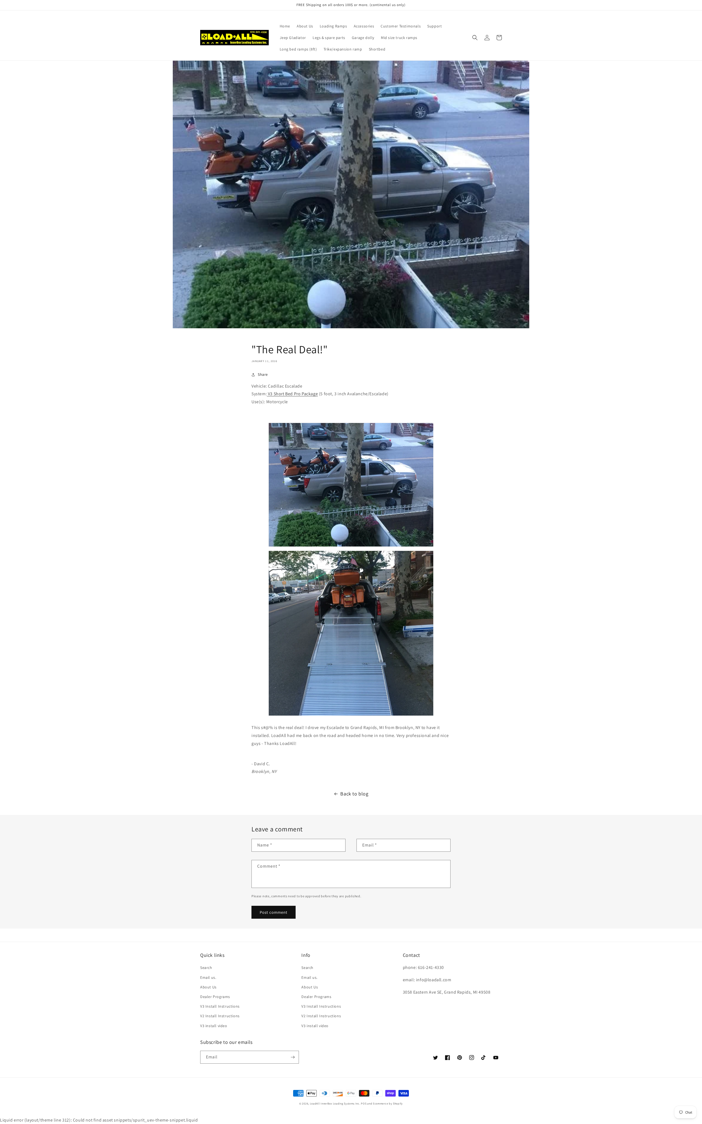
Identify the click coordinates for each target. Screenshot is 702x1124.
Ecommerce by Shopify (388, 1103)
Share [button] (263, 374)
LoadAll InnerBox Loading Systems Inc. (335, 1103)
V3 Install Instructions (220, 1006)
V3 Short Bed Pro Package (292, 394)
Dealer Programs (215, 996)
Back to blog (354, 794)
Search (206, 967)
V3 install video (213, 1025)
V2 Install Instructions (220, 1015)
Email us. (208, 977)
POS (363, 1103)
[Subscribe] (293, 1057)
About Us (208, 987)
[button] (475, 38)
